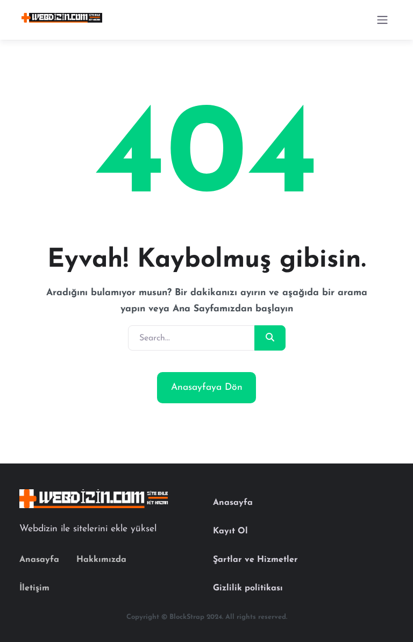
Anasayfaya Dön (207, 387)
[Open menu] (382, 20)
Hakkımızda (101, 559)
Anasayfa (39, 559)
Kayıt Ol (230, 531)
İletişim (34, 588)
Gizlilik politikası (248, 588)
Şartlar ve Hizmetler (255, 559)
